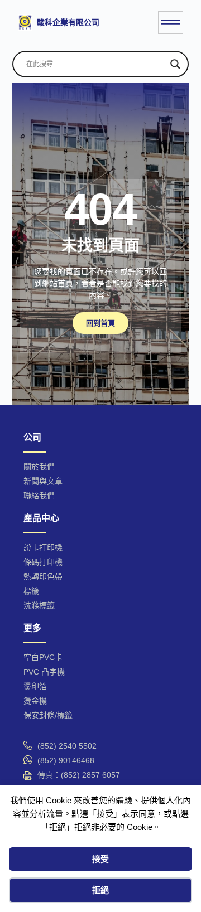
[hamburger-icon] (170, 22)
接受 (100, 858)
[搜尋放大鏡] (175, 64)
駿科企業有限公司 (68, 22)
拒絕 (100, 890)
